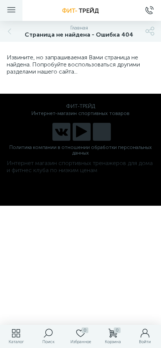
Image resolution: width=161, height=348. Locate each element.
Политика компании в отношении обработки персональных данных (80, 150)
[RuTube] (82, 132)
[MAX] (102, 132)
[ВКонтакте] (61, 132)
